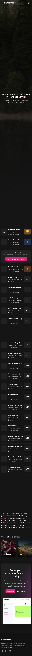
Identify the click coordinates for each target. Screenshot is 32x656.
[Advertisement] (16, 209)
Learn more (22, 591)
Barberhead (10, 2)
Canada (3, 518)
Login (28, 3)
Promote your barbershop (16, 259)
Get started (10, 591)
